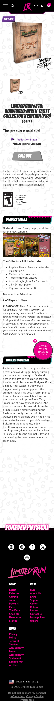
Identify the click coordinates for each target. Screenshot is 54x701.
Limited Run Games (27, 6)
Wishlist (36, 6)
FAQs (33, 596)
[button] (7, 41)
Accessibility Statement (16, 656)
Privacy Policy (13, 635)
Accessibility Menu (16, 649)
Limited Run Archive (16, 663)
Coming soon (13, 598)
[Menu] (5, 6)
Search (12, 6)
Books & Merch (14, 605)
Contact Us (36, 614)
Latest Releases (14, 591)
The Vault (14, 610)
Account (42, 6)
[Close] (35, 341)
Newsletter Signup (15, 619)
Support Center (35, 601)
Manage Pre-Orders (37, 619)
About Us (35, 593)
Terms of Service (14, 642)
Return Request (34, 608)
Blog (33, 589)
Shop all (14, 614)
